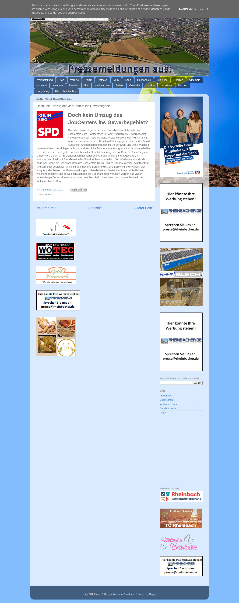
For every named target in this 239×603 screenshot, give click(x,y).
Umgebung (42, 91)
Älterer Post (143, 208)
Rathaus (102, 79)
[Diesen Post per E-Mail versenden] (72, 189)
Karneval (41, 85)
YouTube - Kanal (169, 404)
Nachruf (182, 85)
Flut (86, 85)
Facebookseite (168, 408)
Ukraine (150, 85)
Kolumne (58, 85)
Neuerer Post (46, 208)
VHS (116, 79)
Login (163, 412)
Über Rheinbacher (65, 91)
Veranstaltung (45, 79)
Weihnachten (102, 85)
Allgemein (194, 79)
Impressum (166, 395)
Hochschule (144, 79)
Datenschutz (167, 400)
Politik (88, 79)
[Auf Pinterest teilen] (85, 189)
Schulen (178, 79)
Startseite (95, 208)
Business (162, 79)
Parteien (73, 85)
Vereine (74, 79)
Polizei (119, 85)
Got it (203, 8)
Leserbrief (166, 85)
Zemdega (128, 594)
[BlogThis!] (75, 189)
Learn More (187, 8)
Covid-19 (134, 85)
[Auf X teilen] (79, 189)
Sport (128, 79)
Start (61, 79)
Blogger (153, 594)
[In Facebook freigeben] (82, 189)
